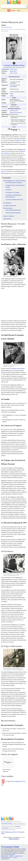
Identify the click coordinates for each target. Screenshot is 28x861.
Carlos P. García (13, 69)
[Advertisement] (14, 16)
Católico (12, 95)
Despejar (22, 6)
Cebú (11, 86)
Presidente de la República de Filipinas (14, 65)
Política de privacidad (6, 857)
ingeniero (12, 110)
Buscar (25, 6)
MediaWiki (12, 854)
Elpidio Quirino (13, 71)
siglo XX (3, 171)
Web (9, 10)
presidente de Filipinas (20, 140)
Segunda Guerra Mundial (15, 112)
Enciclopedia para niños (6, 27)
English (18, 10)
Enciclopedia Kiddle (6, 823)
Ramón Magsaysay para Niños (9, 832)
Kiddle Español (4, 856)
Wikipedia (15, 853)
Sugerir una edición (14, 839)
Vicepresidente (5, 69)
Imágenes (13, 10)
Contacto (15, 857)
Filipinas (14, 83)
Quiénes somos (18, 856)
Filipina (11, 93)
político (16, 110)
